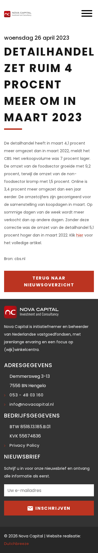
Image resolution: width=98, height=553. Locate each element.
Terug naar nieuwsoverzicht (49, 281)
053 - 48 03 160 (27, 395)
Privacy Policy (24, 445)
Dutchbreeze (16, 543)
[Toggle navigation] (87, 13)
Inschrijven (52, 508)
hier (79, 235)
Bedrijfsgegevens (32, 415)
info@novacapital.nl (32, 404)
